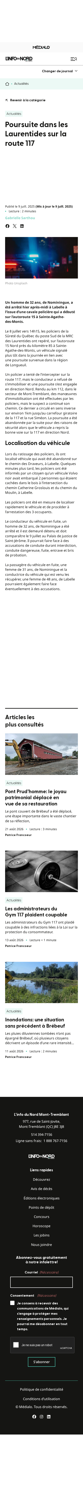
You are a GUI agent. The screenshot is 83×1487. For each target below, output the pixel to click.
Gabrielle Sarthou (20, 218)
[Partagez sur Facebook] (7, 226)
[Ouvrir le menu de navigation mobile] (74, 59)
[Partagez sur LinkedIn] (22, 226)
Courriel (41, 1272)
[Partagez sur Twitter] (14, 226)
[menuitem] (60, 71)
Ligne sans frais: (41, 1141)
